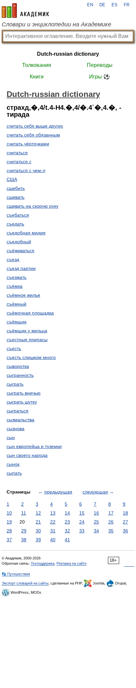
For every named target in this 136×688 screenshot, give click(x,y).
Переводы (100, 65)
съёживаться (20, 250)
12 (38, 513)
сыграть (15, 384)
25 (96, 521)
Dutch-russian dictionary (68, 54)
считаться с (19, 161)
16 (96, 513)
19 (9, 521)
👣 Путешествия (16, 574)
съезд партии (21, 268)
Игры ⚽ (99, 76)
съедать (15, 223)
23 (67, 521)
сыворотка (18, 366)
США (12, 179)
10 (9, 513)
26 (111, 521)
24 (82, 521)
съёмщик (16, 321)
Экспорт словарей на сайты (25, 583)
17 (111, 513)
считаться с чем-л (26, 170)
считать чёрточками (28, 143)
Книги (37, 76)
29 (23, 530)
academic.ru (25, 10)
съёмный (16, 304)
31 (52, 530)
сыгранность (20, 375)
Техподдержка (42, 563)
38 (23, 539)
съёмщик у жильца (27, 330)
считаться (17, 152)
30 (38, 530)
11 (23, 513)
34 (96, 530)
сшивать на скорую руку (32, 206)
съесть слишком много (31, 357)
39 (38, 539)
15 (82, 513)
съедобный (19, 241)
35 (111, 530)
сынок (13, 464)
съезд (13, 259)
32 (67, 530)
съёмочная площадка (30, 312)
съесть (14, 348)
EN (90, 5)
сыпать (14, 473)
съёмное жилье (23, 295)
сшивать (15, 197)
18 (125, 513)
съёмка (14, 286)
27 (125, 521)
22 (52, 521)
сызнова (15, 428)
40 (52, 539)
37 (9, 539)
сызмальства (20, 419)
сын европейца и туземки (34, 446)
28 (9, 530)
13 (52, 513)
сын (11, 437)
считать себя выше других (35, 126)
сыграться (17, 410)
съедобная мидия (26, 232)
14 (67, 513)
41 (67, 539)
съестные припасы (27, 339)
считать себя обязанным (33, 134)
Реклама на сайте (71, 563)
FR (126, 5)
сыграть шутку (22, 401)
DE (102, 5)
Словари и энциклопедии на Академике (56, 24)
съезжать (16, 277)
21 (38, 521)
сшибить (16, 188)
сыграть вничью (24, 393)
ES (115, 5)
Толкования (36, 65)
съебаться (18, 215)
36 (125, 530)
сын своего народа (27, 455)
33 (82, 530)
